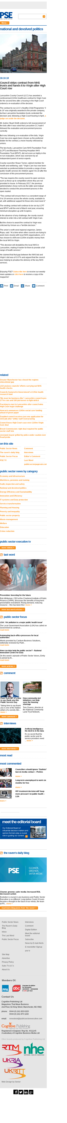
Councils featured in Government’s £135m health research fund (21, 393)
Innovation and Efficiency (11, 496)
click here (18, 274)
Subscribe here (20, 272)
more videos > (8, 548)
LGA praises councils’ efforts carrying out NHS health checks (20, 387)
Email (16, 286)
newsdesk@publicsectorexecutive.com (25, 1019)
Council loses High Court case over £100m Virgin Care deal (21, 424)
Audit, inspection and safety (12, 484)
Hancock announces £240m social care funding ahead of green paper (21, 411)
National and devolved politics (13, 488)
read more (4, 630)
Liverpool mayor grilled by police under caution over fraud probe (23, 436)
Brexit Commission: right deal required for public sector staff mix (21, 430)
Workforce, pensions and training (14, 480)
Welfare (3, 523)
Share (27, 286)
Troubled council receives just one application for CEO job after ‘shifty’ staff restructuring (21, 418)
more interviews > (9, 749)
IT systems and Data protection (14, 500)
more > (29, 605)
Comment (40, 286)
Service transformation (10, 504)
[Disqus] (23, 331)
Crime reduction (7, 531)
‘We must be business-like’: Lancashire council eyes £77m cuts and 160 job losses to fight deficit (23, 399)
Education (4, 527)
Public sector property (10, 515)
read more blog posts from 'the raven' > (19, 908)
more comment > (9, 716)
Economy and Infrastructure (12, 476)
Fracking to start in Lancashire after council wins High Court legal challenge (21, 405)
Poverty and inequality (10, 511)
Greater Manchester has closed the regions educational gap (19, 381)
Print (6, 286)
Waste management (9, 519)
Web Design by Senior (11, 1082)
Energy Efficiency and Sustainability (16, 492)
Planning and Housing (9, 508)
